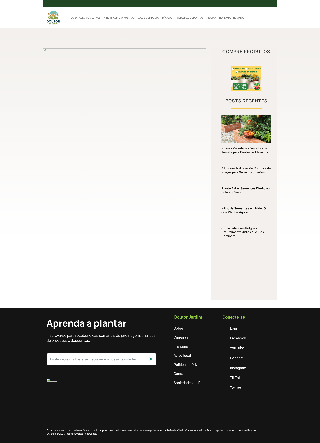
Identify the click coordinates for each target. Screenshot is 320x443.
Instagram (238, 368)
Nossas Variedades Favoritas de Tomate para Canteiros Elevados (245, 150)
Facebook (238, 338)
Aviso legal (182, 355)
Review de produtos (231, 17)
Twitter (235, 388)
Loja (233, 328)
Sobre (178, 328)
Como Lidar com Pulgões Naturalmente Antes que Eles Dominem (243, 232)
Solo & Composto (148, 17)
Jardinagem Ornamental (119, 17)
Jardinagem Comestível (85, 17)
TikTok (235, 378)
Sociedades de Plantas (192, 383)
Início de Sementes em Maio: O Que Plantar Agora (244, 210)
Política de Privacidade (192, 365)
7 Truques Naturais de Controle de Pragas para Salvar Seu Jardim (246, 170)
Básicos (167, 17)
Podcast (237, 358)
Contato (180, 374)
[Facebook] (203, 3)
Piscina (211, 17)
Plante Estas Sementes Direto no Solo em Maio (246, 190)
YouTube (237, 348)
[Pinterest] (224, 3)
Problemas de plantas (190, 17)
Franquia (181, 346)
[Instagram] (213, 3)
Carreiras (181, 337)
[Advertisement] (246, 269)
